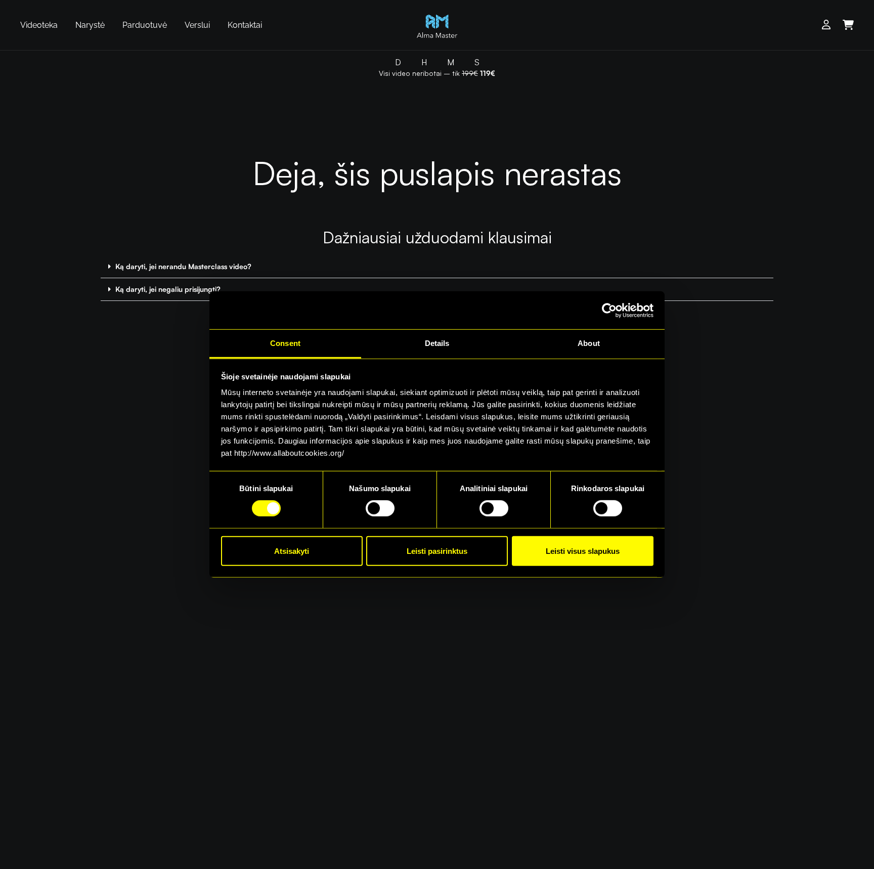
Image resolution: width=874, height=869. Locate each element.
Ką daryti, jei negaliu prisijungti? (168, 289)
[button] (437, 266)
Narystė (90, 25)
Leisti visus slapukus (583, 551)
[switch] (380, 508)
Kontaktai (245, 25)
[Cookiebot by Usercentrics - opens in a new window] (609, 310)
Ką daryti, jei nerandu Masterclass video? (183, 266)
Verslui (197, 25)
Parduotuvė (144, 25)
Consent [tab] (285, 343)
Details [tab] (437, 343)
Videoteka (39, 25)
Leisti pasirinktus (437, 551)
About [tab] (589, 343)
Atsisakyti (291, 551)
